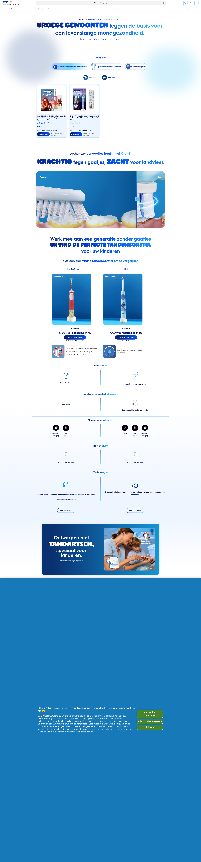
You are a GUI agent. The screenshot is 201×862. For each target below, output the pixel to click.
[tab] (91, 77)
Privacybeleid (113, 723)
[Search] (185, 3)
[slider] (136, 199)
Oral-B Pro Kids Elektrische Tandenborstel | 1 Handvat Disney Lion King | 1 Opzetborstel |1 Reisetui (51, 118)
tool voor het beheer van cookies (108, 729)
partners (74, 715)
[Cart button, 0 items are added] (196, 3)
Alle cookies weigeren (150, 721)
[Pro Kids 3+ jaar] (75, 299)
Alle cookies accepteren (149, 714)
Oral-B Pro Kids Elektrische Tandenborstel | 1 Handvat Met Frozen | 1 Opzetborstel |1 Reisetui (84, 118)
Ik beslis (150, 727)
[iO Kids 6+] (126, 299)
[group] (70, 66)
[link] (191, 3)
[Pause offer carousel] (164, 3)
